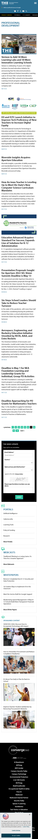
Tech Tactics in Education (19, 809)
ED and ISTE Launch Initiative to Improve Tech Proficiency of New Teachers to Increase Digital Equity (19, 121)
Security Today (19, 801)
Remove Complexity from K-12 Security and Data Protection (18, 580)
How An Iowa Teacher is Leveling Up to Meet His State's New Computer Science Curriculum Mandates (18, 186)
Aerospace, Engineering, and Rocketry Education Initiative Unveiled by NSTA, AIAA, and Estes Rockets (16, 334)
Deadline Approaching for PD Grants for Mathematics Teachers (19, 402)
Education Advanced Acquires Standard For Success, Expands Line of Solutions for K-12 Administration (17, 241)
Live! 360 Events (19, 780)
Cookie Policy (26, 826)
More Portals (7, 542)
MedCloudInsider (19, 786)
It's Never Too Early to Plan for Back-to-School (16, 680)
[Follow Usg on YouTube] (23, 11)
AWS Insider (19, 768)
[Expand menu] (35, 3)
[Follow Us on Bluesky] (15, 11)
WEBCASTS (9, 552)
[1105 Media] (19, 758)
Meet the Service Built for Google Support (17, 594)
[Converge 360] (19, 750)
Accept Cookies (16, 835)
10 (17, 431)
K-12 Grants (26, 15)
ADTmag (19, 765)
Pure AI (19, 792)
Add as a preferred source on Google (12, 7)
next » (22, 431)
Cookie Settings (16, 830)
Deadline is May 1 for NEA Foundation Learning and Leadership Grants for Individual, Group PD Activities (17, 372)
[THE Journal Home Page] (9, 3)
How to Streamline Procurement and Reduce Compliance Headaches (18, 653)
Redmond (19, 795)
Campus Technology (19, 774)
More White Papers (10, 610)
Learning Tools (8, 525)
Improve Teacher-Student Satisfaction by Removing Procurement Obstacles (17, 708)
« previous (7, 427)
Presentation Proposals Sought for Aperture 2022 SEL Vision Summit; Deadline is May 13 (17, 272)
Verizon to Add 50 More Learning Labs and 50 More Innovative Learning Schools (16, 59)
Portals (8, 509)
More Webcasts (8, 564)
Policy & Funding (9, 530)
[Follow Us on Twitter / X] (20, 11)
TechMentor (19, 806)
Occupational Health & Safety (19, 789)
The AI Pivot (19, 812)
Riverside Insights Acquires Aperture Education (15, 159)
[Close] (30, 815)
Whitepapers (11, 574)
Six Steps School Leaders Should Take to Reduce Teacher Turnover (18, 303)
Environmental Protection (19, 777)
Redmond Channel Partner (19, 798)
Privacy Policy (19, 474)
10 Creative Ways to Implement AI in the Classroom (17, 587)
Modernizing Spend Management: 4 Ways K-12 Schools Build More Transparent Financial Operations (18, 602)
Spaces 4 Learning (19, 803)
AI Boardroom (19, 762)
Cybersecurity (8, 519)
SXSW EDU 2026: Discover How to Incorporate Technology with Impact (15, 625)
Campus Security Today (19, 771)
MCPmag (19, 783)
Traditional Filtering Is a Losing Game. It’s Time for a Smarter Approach (17, 557)
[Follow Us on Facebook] (18, 11)
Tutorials (17, 15)
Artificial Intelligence (10, 513)
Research (6, 536)
